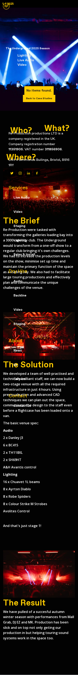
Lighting (20, 240)
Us (15, 365)
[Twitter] (12, 173)
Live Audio (22, 197)
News (18, 350)
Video (18, 212)
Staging (19, 226)
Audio (18, 281)
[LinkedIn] (28, 173)
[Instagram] (20, 173)
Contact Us (22, 406)
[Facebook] (36, 173)
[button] (6, 8)
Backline (20, 295)
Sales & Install (24, 254)
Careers (20, 379)
